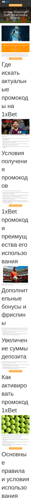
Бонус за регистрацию (16, 5)
